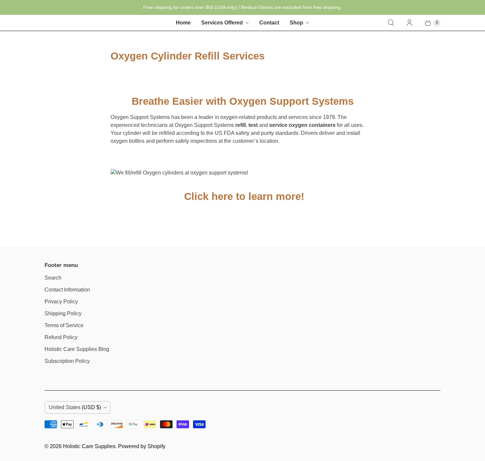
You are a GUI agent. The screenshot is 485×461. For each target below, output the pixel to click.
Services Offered (222, 22)
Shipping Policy (63, 313)
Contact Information (67, 289)
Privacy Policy (61, 301)
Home (183, 22)
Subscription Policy (67, 361)
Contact (269, 22)
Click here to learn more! (242, 196)
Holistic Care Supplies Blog (77, 349)
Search (53, 278)
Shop (296, 22)
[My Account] (409, 23)
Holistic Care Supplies (89, 446)
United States (75, 407)
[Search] (391, 23)
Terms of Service (64, 325)
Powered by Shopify (141, 446)
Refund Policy (61, 337)
